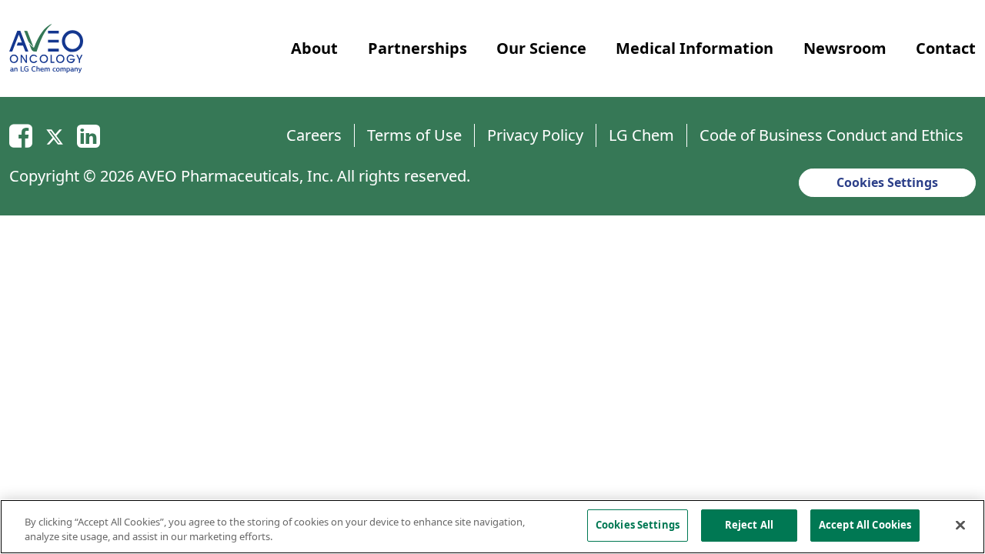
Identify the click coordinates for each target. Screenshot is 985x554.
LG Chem (641, 135)
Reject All (749, 525)
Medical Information (694, 48)
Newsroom (844, 48)
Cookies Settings (887, 182)
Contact (946, 48)
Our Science (541, 48)
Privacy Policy (535, 135)
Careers (314, 135)
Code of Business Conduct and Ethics (831, 135)
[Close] (960, 525)
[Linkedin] (88, 135)
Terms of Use (414, 135)
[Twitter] (54, 135)
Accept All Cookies (865, 525)
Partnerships (417, 48)
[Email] (20, 135)
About (314, 48)
